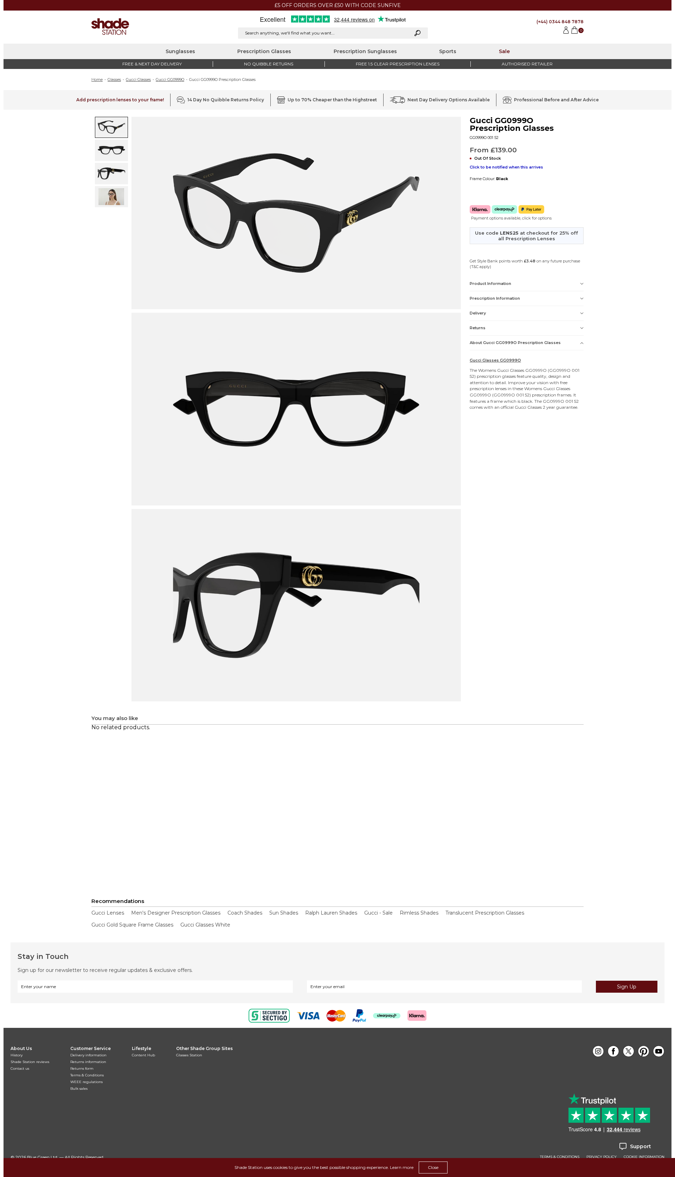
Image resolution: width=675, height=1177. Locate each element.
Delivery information (88, 1055)
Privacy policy (601, 1157)
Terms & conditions (559, 1157)
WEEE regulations (86, 1082)
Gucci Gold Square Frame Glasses (132, 924)
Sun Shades (283, 912)
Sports (447, 51)
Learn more (401, 1167)
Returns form (82, 1068)
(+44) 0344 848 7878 (560, 21)
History (16, 1055)
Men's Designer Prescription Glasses (175, 912)
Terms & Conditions (87, 1075)
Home (97, 79)
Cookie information (644, 1157)
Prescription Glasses (264, 51)
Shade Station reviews (30, 1062)
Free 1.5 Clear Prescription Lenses (397, 63)
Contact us (20, 1068)
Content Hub (143, 1055)
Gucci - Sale (378, 912)
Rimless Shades (419, 912)
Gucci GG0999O (170, 79)
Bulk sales (79, 1088)
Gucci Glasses (138, 79)
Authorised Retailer (527, 63)
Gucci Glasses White (205, 924)
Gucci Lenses (107, 912)
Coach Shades (244, 912)
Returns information (88, 1062)
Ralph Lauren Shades (331, 912)
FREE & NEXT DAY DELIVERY (152, 63)
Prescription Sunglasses (365, 51)
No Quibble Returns (268, 63)
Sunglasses (180, 51)
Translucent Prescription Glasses (484, 912)
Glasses (114, 79)
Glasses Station (189, 1055)
